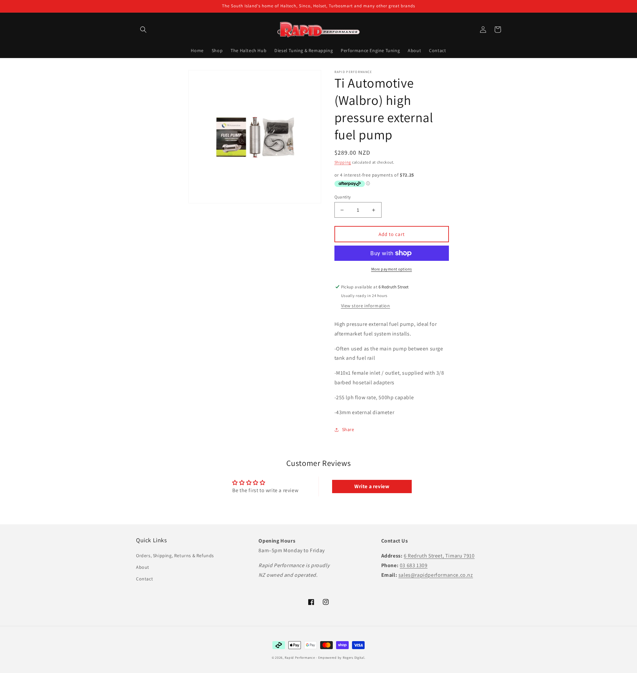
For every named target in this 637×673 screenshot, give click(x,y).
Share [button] (348, 429)
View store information (365, 306)
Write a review (371, 486)
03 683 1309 (414, 565)
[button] (143, 29)
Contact (144, 579)
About (142, 567)
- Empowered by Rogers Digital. (340, 657)
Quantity (342, 197)
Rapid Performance (300, 657)
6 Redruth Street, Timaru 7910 (439, 555)
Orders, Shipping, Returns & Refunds (175, 556)
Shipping (342, 162)
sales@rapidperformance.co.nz (435, 574)
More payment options (391, 268)
